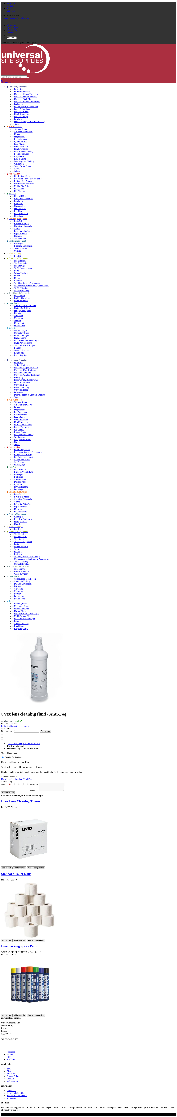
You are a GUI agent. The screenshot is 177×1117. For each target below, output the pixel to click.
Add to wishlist (19, 868)
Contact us (11, 1090)
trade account (12, 1081)
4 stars (14, 784)
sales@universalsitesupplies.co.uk (16, 18)
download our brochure (17, 1095)
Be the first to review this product (15, 726)
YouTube (11, 11)
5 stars (10, 784)
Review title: (34, 784)
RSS (9, 8)
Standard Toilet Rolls (16, 874)
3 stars (19, 784)
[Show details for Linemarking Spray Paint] (29, 1012)
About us (11, 1074)
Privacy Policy (13, 1076)
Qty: (3, 731)
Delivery (10, 1078)
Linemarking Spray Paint (19, 946)
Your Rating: (6, 781)
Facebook (11, 3)
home (9, 1069)
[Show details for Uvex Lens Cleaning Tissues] (29, 865)
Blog (9, 1071)
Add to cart (45, 731)
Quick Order (12, 28)
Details (8, 757)
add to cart (6, 868)
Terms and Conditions (16, 1093)
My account (12, 25)
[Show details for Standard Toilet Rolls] (29, 937)
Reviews (18, 757)
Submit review (8, 793)
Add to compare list (36, 868)
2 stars (23, 784)
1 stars (28, 784)
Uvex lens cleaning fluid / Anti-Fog (16, 779)
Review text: (34, 790)
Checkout (11, 32)
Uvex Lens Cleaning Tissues (21, 801)
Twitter (10, 6)
